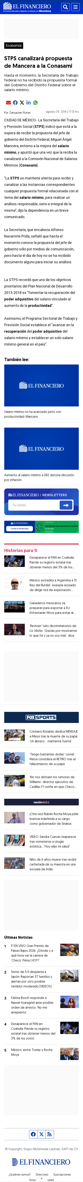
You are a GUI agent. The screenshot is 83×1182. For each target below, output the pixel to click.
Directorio (42, 1175)
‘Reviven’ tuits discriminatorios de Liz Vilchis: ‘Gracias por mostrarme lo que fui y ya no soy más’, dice (53, 631)
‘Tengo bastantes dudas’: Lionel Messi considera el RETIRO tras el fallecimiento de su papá (53, 759)
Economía (14, 46)
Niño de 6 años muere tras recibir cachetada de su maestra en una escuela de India (53, 864)
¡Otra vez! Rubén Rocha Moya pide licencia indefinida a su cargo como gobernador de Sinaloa (54, 819)
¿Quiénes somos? (20, 1175)
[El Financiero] (27, 7)
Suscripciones (62, 1175)
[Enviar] (66, 505)
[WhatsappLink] (41, 527)
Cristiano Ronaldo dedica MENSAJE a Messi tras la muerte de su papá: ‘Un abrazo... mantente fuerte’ (54, 736)
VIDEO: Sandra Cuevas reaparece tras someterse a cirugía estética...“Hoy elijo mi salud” (53, 841)
